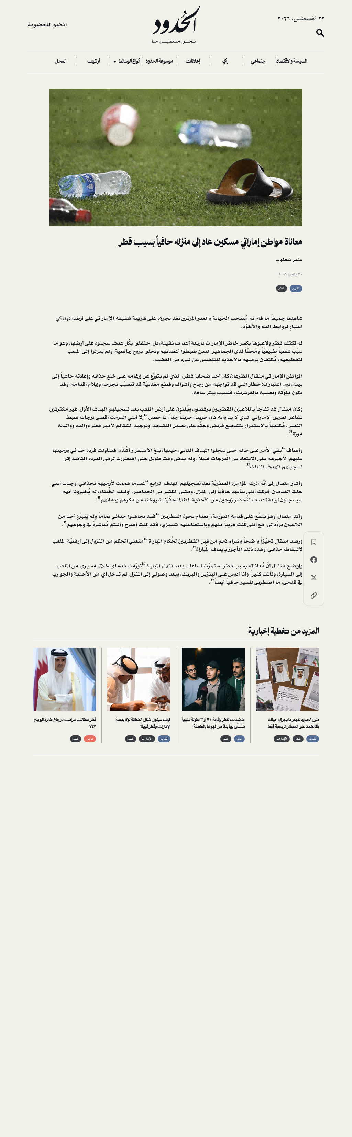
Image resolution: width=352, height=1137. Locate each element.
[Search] (320, 33)
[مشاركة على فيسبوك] (314, 559)
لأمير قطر (102, 425)
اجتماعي (258, 61)
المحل (60, 61)
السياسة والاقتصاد (291, 61)
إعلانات (193, 61)
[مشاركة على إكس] (314, 577)
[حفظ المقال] (314, 542)
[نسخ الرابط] (314, 595)
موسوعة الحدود (159, 61)
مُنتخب (239, 318)
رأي (225, 61)
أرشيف (93, 61)
